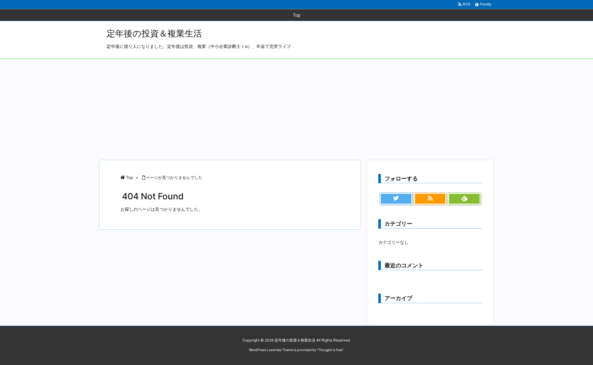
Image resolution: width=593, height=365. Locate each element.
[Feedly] (464, 199)
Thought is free (330, 350)
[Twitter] (396, 199)
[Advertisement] (296, 105)
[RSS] (430, 199)
